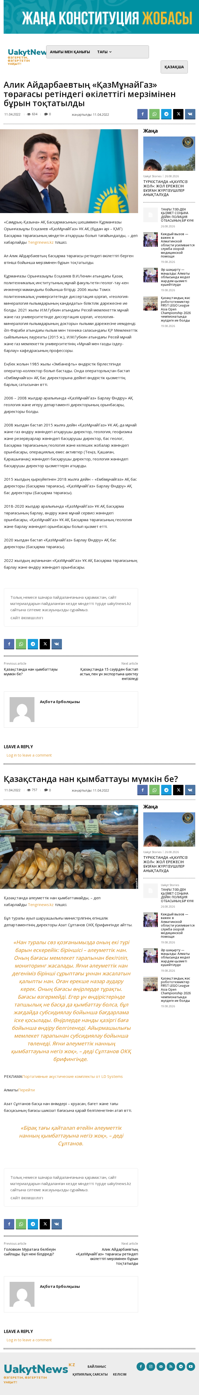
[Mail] (161, 1366)
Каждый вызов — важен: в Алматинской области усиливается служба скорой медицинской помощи (178, 245)
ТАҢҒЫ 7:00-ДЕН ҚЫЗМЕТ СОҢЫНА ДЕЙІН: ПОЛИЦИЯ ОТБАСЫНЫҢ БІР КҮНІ (177, 215)
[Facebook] (142, 114)
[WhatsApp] (154, 114)
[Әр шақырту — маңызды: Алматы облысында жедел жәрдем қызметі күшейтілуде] (150, 275)
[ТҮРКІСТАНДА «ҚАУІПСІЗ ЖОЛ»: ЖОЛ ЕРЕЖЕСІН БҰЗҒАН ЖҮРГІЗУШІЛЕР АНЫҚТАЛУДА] (169, 154)
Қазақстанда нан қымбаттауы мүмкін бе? (31, 671)
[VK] (190, 114)
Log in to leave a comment (29, 755)
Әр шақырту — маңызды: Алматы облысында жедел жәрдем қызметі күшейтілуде (175, 277)
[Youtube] (191, 1366)
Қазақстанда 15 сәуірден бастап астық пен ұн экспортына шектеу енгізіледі (109, 674)
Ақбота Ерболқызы (60, 701)
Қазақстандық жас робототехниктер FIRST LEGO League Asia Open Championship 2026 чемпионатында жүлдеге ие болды (176, 309)
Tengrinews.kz (41, 242)
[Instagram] (150, 1366)
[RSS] (171, 1366)
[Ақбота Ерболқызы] (22, 709)
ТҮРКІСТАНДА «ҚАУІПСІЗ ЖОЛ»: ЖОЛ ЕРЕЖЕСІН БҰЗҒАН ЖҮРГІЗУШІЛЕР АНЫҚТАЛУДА (165, 188)
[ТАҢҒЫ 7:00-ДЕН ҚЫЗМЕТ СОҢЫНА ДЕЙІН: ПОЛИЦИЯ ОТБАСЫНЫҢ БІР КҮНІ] (150, 215)
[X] (178, 114)
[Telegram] (166, 114)
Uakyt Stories (152, 176)
